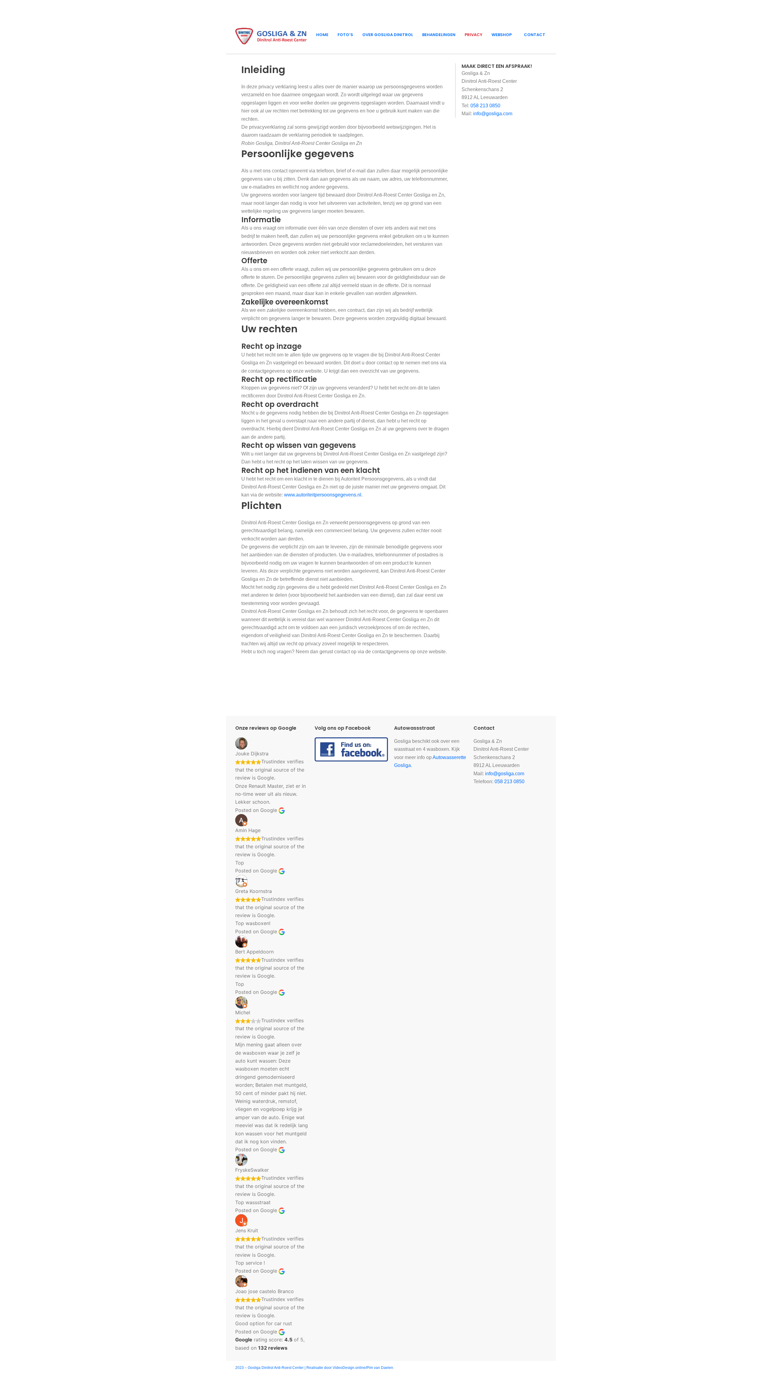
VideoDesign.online (349, 1368)
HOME (322, 35)
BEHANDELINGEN (438, 35)
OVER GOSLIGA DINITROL (387, 35)
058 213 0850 (485, 105)
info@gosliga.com (492, 113)
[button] (503, 34)
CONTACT (534, 35)
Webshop (501, 35)
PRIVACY (473, 35)
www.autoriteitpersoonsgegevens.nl (322, 494)
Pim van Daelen (380, 1368)
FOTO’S (345, 35)
